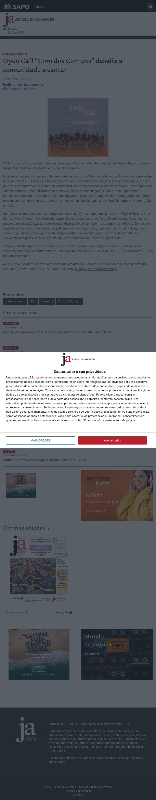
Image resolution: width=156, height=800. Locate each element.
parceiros (42, 377)
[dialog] (78, 400)
